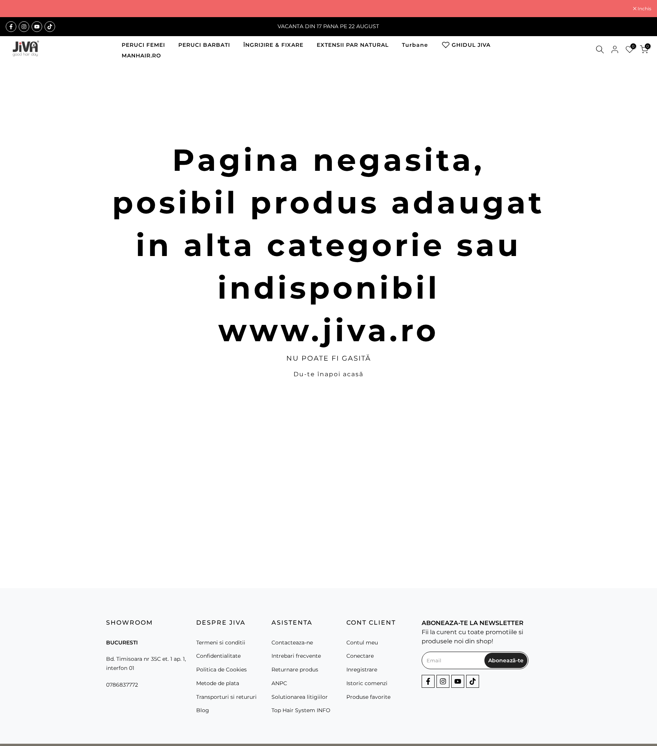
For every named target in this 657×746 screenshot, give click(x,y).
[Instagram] (24, 26)
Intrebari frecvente (296, 655)
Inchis (16, 8)
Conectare (360, 655)
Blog (202, 710)
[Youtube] (37, 26)
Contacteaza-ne (292, 642)
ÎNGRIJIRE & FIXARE (273, 44)
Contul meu (362, 642)
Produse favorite (368, 697)
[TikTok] (49, 26)
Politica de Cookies (221, 669)
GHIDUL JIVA (471, 44)
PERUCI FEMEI (143, 44)
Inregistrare (361, 669)
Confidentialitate (218, 655)
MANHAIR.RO (141, 55)
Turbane (415, 44)
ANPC (279, 683)
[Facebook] (11, 26)
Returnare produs (294, 669)
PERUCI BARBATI (204, 44)
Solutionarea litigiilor (299, 697)
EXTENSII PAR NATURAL (353, 44)
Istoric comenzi (366, 683)
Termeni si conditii (220, 642)
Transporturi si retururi (226, 697)
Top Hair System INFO (300, 710)
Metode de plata (217, 683)
